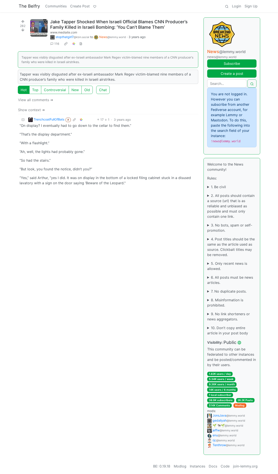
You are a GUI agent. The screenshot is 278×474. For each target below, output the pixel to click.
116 (56, 43)
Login (236, 6)
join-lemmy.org (245, 466)
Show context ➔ (31, 110)
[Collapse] (23, 119)
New (75, 90)
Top (35, 90)
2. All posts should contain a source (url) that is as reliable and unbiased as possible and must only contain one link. (231, 206)
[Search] (226, 6)
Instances (197, 466)
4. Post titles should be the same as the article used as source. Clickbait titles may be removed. (231, 247)
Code (225, 466)
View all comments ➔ (35, 100)
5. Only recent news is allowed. (227, 266)
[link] (65, 44)
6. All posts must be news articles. (230, 280)
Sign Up (251, 6)
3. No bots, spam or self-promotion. (229, 228)
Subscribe (232, 63)
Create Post (80, 6)
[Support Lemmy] (94, 6)
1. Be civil (218, 187)
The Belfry (29, 6)
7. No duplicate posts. (229, 291)
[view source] (80, 43)
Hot (24, 90)
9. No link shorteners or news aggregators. (228, 316)
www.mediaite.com (63, 32)
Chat (103, 90)
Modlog (240, 405)
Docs (213, 466)
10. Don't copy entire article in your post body (227, 330)
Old (87, 90)
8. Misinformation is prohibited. (225, 302)
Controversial (55, 90)
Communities (56, 6)
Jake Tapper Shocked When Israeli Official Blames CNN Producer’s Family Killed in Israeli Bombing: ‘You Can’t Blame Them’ (119, 24)
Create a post (232, 73)
